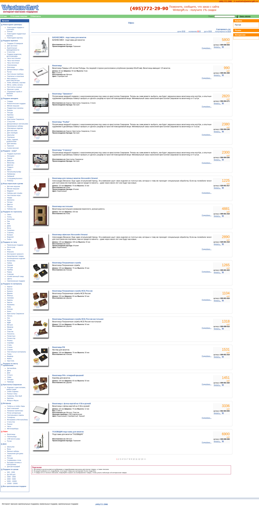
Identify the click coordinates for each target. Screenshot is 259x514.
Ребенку (10, 181)
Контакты (36, 16)
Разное (9, 95)
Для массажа (12, 130)
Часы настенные (13, 60)
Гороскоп (10, 146)
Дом (8, 373)
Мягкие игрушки (13, 106)
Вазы (9, 449)
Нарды (9, 197)
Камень (10, 300)
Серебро (10, 343)
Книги (9, 456)
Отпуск (10, 375)
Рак (8, 221)
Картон (9, 302)
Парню (9, 158)
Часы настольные (14, 58)
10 (134, 459)
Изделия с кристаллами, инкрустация (16, 388)
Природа (10, 382)
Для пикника (11, 143)
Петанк (9, 202)
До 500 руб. (11, 474)
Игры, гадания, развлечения (12, 140)
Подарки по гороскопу (12, 212)
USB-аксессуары (13, 439)
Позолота (10, 334)
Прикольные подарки (15, 245)
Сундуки (10, 117)
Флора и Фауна (12, 400)
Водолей (10, 237)
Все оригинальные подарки (14, 486)
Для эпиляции (12, 133)
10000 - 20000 (12, 483)
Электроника (12, 65)
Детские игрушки (13, 186)
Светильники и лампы (15, 415)
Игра (9, 249)
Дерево (10, 293)
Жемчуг (10, 295)
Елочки (9, 31)
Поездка (10, 379)
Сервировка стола (14, 460)
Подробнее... (206, 48)
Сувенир (10, 274)
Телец (9, 217)
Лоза (9, 320)
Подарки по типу (10, 242)
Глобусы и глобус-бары (16, 406)
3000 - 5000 (11, 479)
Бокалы (10, 110)
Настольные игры (14, 195)
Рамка (9, 272)
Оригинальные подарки (16, 281)
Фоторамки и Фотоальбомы (17, 420)
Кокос (9, 311)
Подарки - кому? (10, 151)
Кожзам (10, 309)
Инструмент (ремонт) (15, 254)
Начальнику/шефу (14, 172)
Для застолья (12, 46)
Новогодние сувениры (12, 24)
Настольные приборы (15, 74)
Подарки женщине (10, 98)
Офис (9, 377)
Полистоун (11, 336)
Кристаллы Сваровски (15, 119)
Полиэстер (11, 338)
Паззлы (10, 206)
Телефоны (11, 417)
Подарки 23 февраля (15, 43)
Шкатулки (10, 135)
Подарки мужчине (10, 40)
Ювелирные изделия (15, 128)
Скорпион (10, 230)
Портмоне (11, 137)
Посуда (10, 112)
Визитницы (11, 434)
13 (142, 459)
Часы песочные (13, 63)
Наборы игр (11, 209)
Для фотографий (13, 466)
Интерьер (7, 403)
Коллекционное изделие (16, 258)
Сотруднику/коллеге (14, 178)
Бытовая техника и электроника (14, 463)
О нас (4, 16)
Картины (10, 115)
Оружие (10, 265)
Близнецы (11, 219)
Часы (9, 426)
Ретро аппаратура (14, 413)
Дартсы (10, 204)
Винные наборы (13, 451)
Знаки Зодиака (12, 391)
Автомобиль (11, 368)
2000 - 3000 (11, 477)
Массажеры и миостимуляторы (13, 79)
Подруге (10, 167)
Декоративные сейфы (15, 69)
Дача (9, 370)
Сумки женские (13, 148)
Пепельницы (12, 436)
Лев (8, 223)
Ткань (9, 354)
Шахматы (10, 200)
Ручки (9, 72)
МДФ (9, 322)
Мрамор (10, 327)
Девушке (10, 160)
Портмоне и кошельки (15, 76)
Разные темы (12, 394)
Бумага (10, 291)
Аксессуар (11, 247)
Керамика (10, 304)
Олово (9, 329)
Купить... (217, 47)
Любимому (11, 174)
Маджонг (10, 191)
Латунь (9, 316)
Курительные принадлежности (13, 49)
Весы (9, 228)
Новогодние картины (15, 38)
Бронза (9, 289)
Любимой (10, 176)
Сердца (10, 101)
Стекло (9, 347)
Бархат (9, 286)
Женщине (10, 156)
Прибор (10, 270)
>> (145, 459)
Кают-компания (13, 408)
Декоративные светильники (17, 124)
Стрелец (10, 232)
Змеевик (10, 298)
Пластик (10, 331)
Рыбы (9, 239)
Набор (9, 263)
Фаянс (9, 358)
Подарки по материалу (12, 284)
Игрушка (10, 252)
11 (136, 459)
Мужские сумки (13, 89)
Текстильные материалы (16, 352)
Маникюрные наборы (15, 126)
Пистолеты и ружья (14, 87)
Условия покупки (19, 16)
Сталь (9, 345)
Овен (9, 214)
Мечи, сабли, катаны (15, 85)
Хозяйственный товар (15, 276)
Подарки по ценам (10, 469)
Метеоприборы (12, 429)
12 (139, 459)
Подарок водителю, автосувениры (14, 55)
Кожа (9, 307)
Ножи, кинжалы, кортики (16, 82)
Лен (8, 318)
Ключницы (11, 67)
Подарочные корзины (15, 108)
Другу (9, 169)
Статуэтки (11, 52)
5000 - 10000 (12, 481)
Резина (9, 340)
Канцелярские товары (15, 256)
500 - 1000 (11, 472)
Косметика (11, 261)
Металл (10, 325)
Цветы (9, 279)
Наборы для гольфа (14, 193)
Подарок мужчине (14, 154)
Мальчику (10, 163)
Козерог (10, 235)
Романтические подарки (16, 103)
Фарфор (10, 356)
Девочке (10, 165)
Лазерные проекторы (15, 411)
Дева (9, 226)
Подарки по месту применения (10, 364)
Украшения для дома (15, 453)
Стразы (10, 349)
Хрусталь (10, 361)
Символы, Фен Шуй (14, 396)
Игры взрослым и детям (13, 183)
